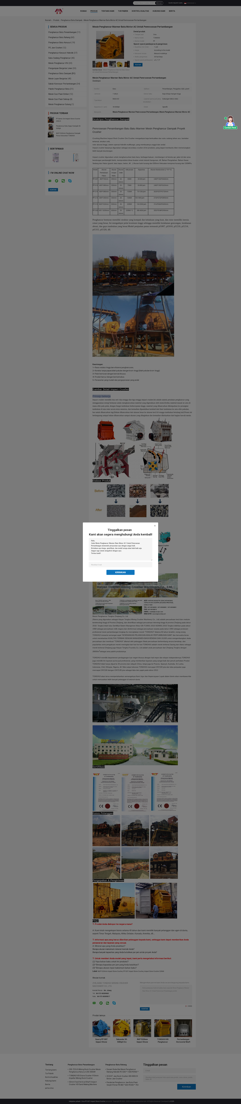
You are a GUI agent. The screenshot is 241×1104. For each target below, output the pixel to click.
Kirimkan (120, 572)
